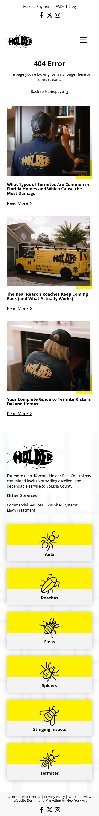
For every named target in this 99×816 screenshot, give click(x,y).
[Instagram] (58, 15)
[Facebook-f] (41, 15)
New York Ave (77, 800)
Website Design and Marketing (37, 800)
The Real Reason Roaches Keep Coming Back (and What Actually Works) (47, 296)
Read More (18, 203)
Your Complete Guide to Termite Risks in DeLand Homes (49, 401)
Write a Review (79, 797)
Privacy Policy (54, 797)
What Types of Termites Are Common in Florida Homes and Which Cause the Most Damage (48, 189)
